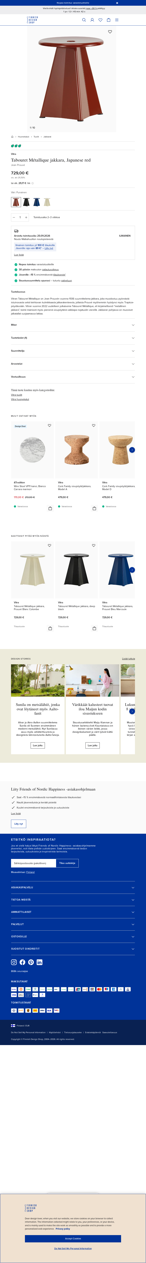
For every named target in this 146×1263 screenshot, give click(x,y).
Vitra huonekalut (20, 399)
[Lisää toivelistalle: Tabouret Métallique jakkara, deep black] (94, 545)
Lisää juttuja (128, 658)
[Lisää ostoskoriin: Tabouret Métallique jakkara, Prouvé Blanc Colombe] (50, 628)
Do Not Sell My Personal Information (28, 1032)
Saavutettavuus (109, 1032)
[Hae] (84, 19)
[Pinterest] (31, 962)
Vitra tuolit (16, 394)
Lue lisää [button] (19, 254)
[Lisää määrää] (26, 217)
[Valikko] (116, 19)
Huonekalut (23, 136)
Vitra (13, 154)
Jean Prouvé (18, 165)
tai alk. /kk (20, 183)
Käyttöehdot (55, 1032)
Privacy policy (63, 1228)
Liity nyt (49, 248)
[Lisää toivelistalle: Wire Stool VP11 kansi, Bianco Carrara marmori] (49, 425)
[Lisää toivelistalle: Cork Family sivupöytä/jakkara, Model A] (94, 425)
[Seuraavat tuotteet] (132, 450)
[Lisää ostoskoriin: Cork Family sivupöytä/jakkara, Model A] (94, 508)
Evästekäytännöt (93, 1032)
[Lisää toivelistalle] (110, 32)
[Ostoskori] (108, 19)
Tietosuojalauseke (73, 1032)
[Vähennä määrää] (13, 217)
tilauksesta (59, 274)
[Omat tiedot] (92, 19)
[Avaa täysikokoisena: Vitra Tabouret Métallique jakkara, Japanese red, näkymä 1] (71, 79)
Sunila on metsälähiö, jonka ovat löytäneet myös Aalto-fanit (38, 708)
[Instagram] (14, 962)
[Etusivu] (12, 136)
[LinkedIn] (39, 962)
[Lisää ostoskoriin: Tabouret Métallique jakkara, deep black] (94, 628)
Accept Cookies (73, 1238)
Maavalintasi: (18, 872)
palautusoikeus (50, 269)
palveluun (66, 280)
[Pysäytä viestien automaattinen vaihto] (117, 3)
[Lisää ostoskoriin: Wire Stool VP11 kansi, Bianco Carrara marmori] (50, 508)
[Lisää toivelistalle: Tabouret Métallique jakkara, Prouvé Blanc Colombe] (49, 545)
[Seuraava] (132, 711)
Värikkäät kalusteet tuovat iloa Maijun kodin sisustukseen (92, 708)
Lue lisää (16, 813)
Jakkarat (47, 136)
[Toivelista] (100, 19)
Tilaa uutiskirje (67, 863)
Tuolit (36, 136)
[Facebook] (22, 962)
